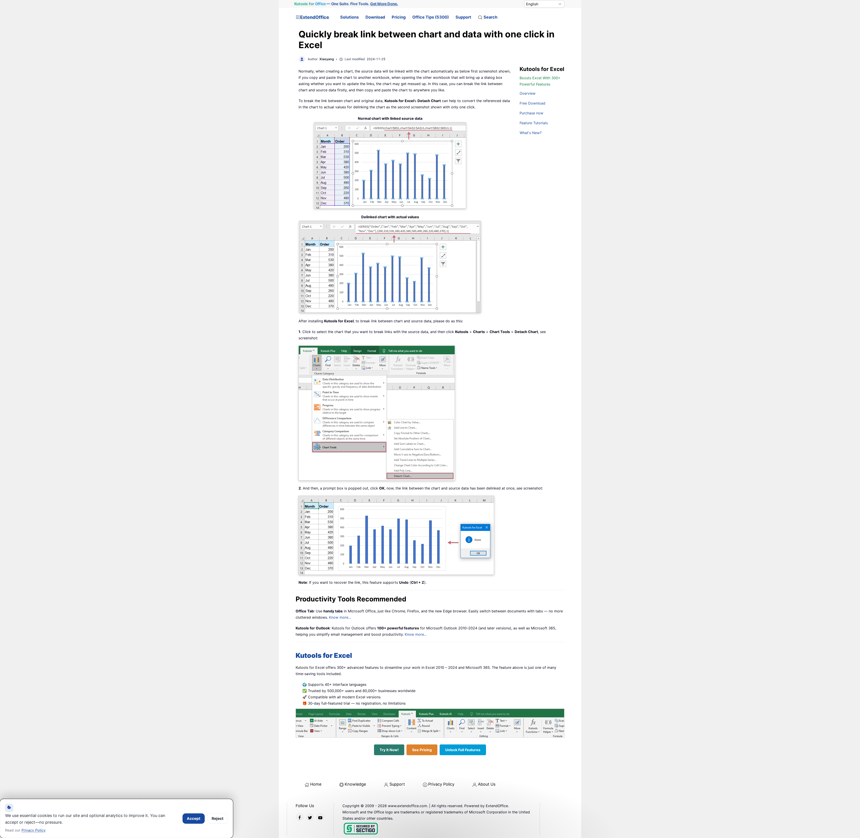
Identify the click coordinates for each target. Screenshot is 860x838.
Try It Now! (389, 750)
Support (463, 17)
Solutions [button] (349, 17)
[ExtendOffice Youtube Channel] (320, 817)
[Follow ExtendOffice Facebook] (300, 817)
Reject (218, 818)
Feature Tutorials (534, 123)
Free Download (532, 103)
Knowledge (355, 784)
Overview (527, 93)
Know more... (340, 617)
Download (375, 17)
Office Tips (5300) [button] (430, 17)
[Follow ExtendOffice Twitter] (310, 817)
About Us (486, 784)
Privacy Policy (441, 784)
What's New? (531, 132)
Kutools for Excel (324, 655)
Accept (193, 818)
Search (490, 17)
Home (315, 784)
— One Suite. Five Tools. (346, 4)
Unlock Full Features (462, 750)
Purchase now (531, 113)
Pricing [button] (399, 17)
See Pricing (422, 750)
